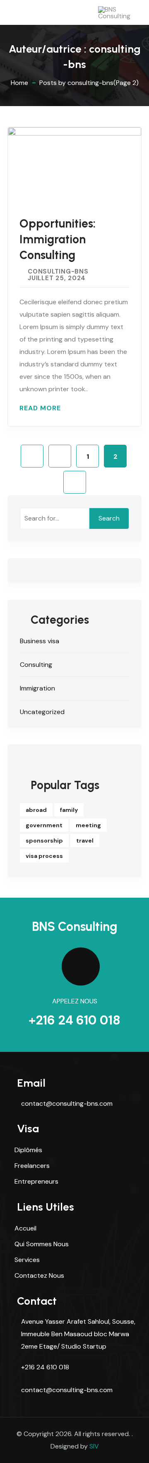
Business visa (39, 641)
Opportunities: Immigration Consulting (57, 239)
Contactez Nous (39, 1275)
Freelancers (32, 1165)
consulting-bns (58, 272)
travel (85, 840)
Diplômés (28, 1150)
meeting (88, 825)
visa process (44, 856)
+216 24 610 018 (74, 1020)
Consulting (36, 664)
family (69, 810)
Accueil (25, 1228)
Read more (40, 408)
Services (27, 1259)
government (44, 825)
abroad (36, 810)
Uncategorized (42, 711)
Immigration (37, 688)
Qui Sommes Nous (41, 1244)
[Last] (74, 482)
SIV (94, 1446)
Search (109, 518)
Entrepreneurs (36, 1181)
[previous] (59, 456)
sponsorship (44, 840)
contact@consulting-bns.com (67, 1103)
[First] (32, 456)
